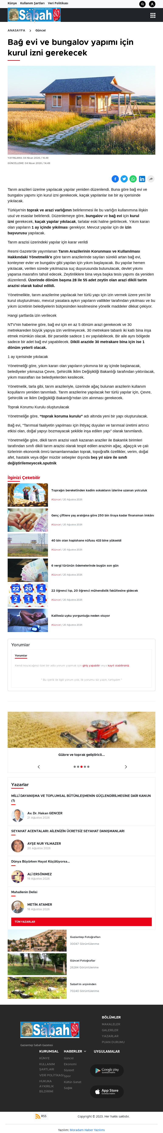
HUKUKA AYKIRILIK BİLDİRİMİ (46, 1086)
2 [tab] (78, 767)
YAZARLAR (110, 1036)
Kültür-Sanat (72, 1082)
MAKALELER (111, 1024)
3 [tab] (81, 767)
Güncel (40, 30)
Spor (67, 1076)
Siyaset (69, 1070)
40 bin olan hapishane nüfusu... (81, 755)
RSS (43, 1116)
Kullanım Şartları (32, 3)
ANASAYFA (16, 30)
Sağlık (68, 1088)
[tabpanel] (81, 742)
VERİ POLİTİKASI (51, 1075)
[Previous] (38, 765)
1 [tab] (75, 767)
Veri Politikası (58, 3)
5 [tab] (88, 767)
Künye (12, 3)
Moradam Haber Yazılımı (87, 1130)
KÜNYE (44, 1058)
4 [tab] (85, 767)
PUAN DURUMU (113, 1042)
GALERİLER (110, 1030)
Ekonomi (70, 1064)
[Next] (125, 765)
